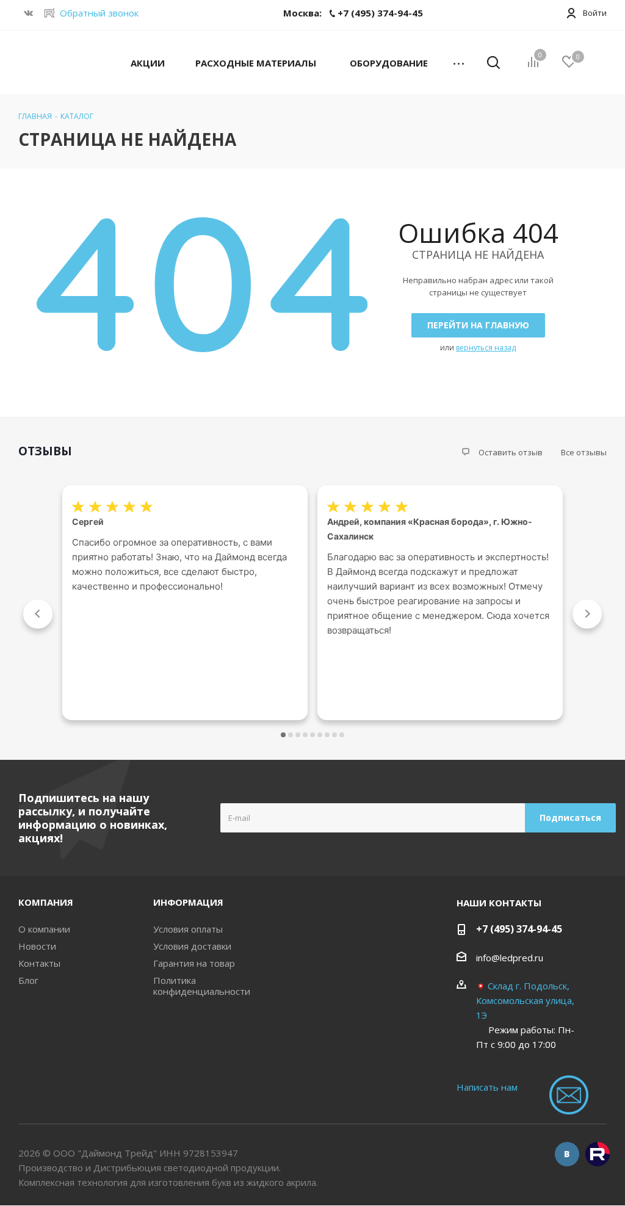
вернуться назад (486, 347)
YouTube (597, 1154)
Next (587, 614)
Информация (188, 902)
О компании (44, 929)
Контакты (39, 963)
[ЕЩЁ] (458, 62)
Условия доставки (192, 946)
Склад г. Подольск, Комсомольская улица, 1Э (525, 1000)
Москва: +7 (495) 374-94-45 (353, 13)
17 (341, 734)
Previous (37, 614)
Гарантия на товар (194, 963)
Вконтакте (567, 1154)
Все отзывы (584, 452)
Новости (37, 946)
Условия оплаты (188, 929)
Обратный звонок (99, 13)
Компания (45, 902)
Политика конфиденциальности (201, 985)
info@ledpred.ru (509, 957)
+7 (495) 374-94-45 (519, 929)
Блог (28, 980)
